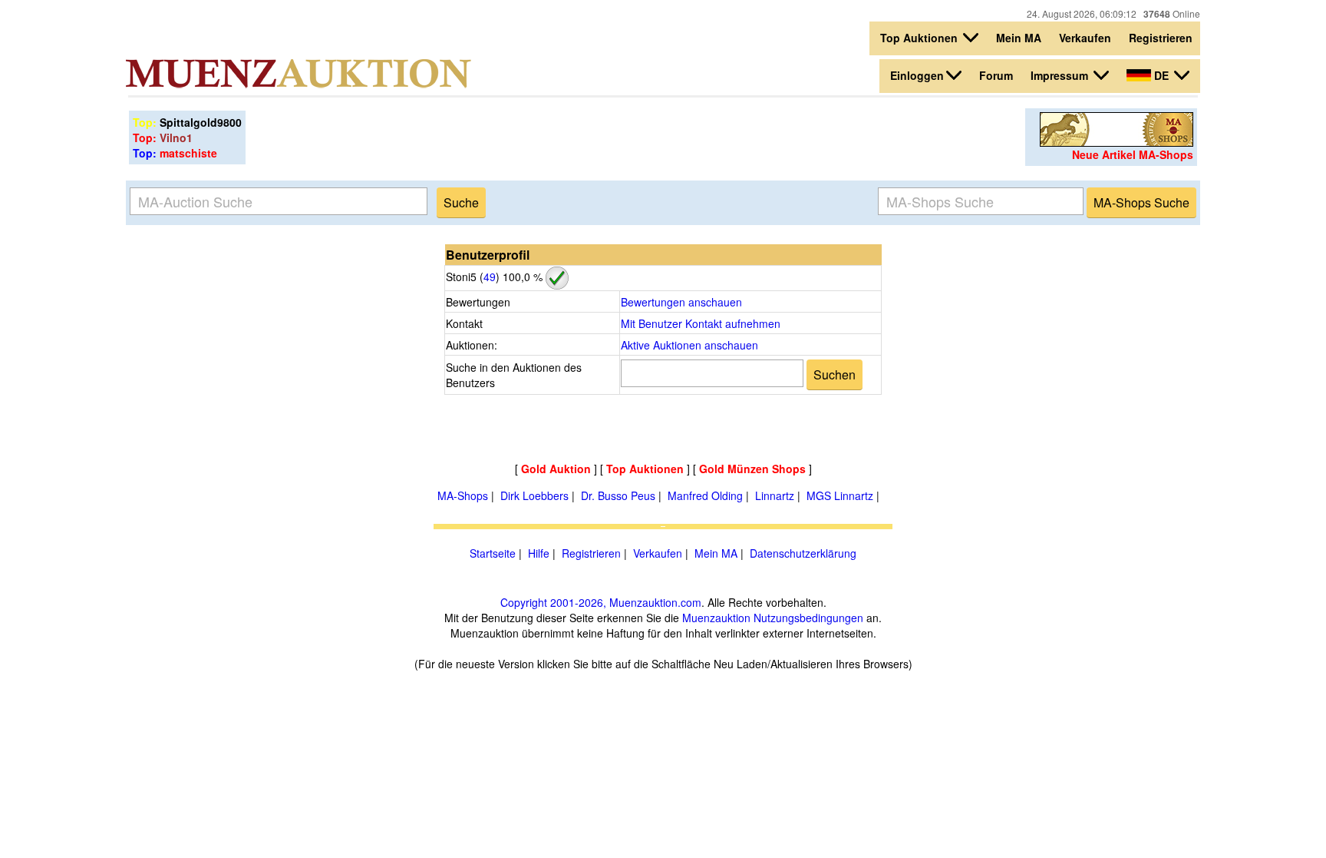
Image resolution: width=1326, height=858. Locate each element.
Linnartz (774, 495)
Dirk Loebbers (534, 495)
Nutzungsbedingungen (808, 617)
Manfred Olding (705, 495)
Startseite (493, 553)
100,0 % (521, 276)
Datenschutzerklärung (803, 553)
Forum (996, 75)
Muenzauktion (716, 617)
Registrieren (1160, 37)
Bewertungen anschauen (681, 302)
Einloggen (917, 75)
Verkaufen (1085, 37)
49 (489, 276)
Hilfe (538, 553)
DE (1161, 75)
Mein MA (1018, 37)
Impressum (1061, 75)
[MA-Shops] (1116, 142)
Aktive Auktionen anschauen (689, 345)
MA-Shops (462, 495)
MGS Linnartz (839, 495)
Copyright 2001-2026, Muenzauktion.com (600, 602)
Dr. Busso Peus (618, 495)
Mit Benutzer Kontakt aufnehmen (700, 323)
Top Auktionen (920, 37)
